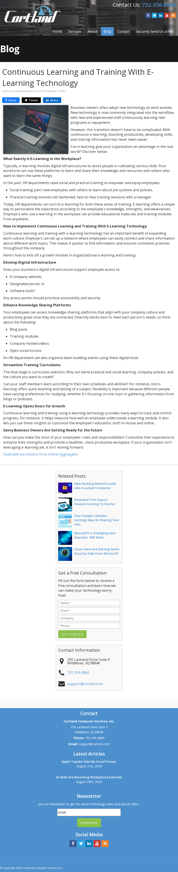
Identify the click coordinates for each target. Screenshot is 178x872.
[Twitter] (154, 15)
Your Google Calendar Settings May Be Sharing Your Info (96, 520)
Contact (123, 31)
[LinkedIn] (160, 15)
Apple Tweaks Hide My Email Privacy (89, 761)
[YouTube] (167, 15)
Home (57, 31)
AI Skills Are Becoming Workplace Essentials (89, 777)
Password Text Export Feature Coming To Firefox (94, 502)
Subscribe (89, 822)
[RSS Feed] (173, 15)
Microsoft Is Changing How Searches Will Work (94, 535)
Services (74, 31)
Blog (107, 31)
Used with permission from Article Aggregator (40, 454)
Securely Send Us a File (154, 31)
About (92, 31)
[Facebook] (148, 15)
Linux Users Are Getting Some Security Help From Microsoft (96, 551)
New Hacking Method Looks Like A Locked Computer (95, 486)
